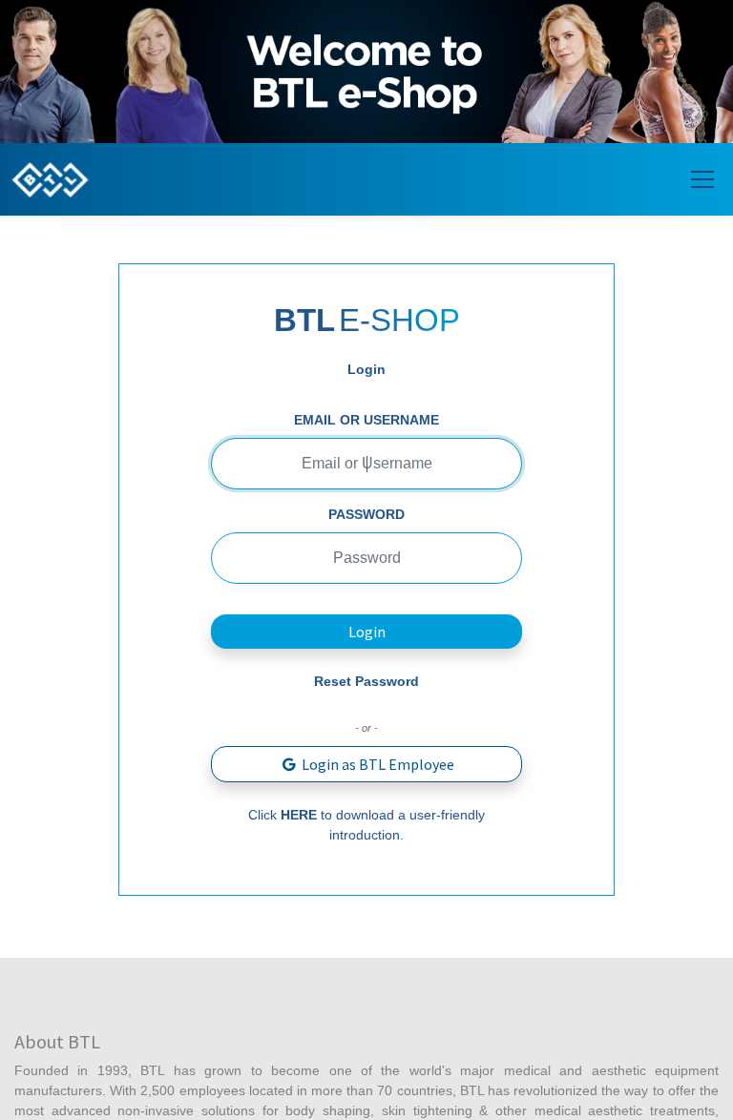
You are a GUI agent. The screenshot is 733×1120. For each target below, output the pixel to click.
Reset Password (366, 681)
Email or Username (366, 419)
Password (366, 514)
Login (367, 631)
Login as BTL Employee (376, 764)
